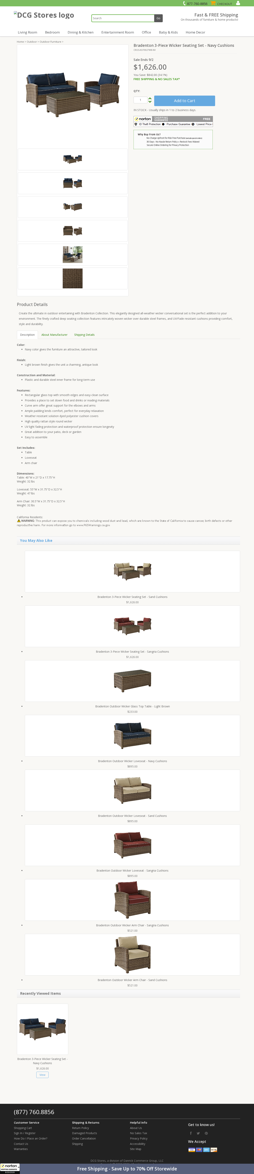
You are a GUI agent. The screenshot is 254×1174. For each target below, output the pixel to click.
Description (27, 335)
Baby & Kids (168, 32)
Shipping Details (84, 335)
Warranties (21, 1149)
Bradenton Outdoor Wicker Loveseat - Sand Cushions (132, 816)
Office (146, 32)
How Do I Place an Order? (30, 1138)
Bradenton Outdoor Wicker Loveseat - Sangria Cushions (132, 870)
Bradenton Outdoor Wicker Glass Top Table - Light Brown (132, 706)
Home (20, 41)
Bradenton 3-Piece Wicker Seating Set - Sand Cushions (132, 597)
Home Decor (195, 32)
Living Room (27, 32)
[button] (127, 1169)
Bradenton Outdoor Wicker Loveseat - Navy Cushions (132, 761)
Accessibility (137, 1144)
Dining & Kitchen (80, 32)
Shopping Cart (23, 1128)
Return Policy (80, 1128)
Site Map (135, 1149)
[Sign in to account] (237, 3)
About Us (136, 1128)
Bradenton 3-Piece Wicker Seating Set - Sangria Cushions (132, 651)
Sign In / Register (25, 1133)
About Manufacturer (54, 335)
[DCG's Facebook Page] (191, 1133)
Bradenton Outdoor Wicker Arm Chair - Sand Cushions (132, 980)
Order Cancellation (84, 1138)
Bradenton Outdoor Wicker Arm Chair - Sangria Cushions (132, 925)
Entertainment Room (117, 32)
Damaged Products (84, 1133)
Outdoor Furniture (50, 41)
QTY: (137, 91)
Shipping (77, 1144)
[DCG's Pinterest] (206, 1133)
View (42, 1075)
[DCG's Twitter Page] (198, 1133)
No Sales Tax (138, 1133)
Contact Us (21, 1144)
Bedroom (52, 32)
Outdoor (32, 41)
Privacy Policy (138, 1138)
